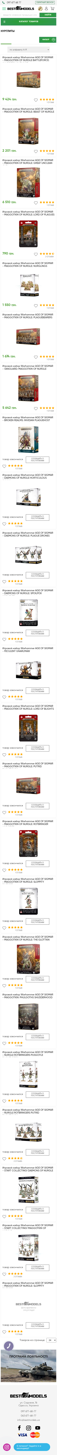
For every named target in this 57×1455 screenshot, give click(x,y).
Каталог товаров (28, 22)
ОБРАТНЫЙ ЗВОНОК (45, 2)
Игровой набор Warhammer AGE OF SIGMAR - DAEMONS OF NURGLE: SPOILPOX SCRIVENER (27, 593)
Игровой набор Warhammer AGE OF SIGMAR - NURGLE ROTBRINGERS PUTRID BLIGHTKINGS (27, 1113)
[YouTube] (37, 1428)
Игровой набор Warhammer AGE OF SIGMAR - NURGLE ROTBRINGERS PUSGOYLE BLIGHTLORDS (27, 1055)
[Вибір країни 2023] (40, 10)
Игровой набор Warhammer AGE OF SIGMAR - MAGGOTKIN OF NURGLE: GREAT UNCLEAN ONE (27, 163)
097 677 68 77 (14, 2)
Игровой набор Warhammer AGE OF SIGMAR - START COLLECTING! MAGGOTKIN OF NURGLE (27, 1228)
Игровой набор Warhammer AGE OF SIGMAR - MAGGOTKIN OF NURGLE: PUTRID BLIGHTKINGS (27, 767)
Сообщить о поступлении (37, 460)
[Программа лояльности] (28, 1381)
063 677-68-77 (28, 1416)
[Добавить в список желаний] (36, 100)
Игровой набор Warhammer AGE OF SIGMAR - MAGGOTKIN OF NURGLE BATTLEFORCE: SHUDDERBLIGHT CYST (27, 60)
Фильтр (45, 40)
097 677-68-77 (28, 1411)
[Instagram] (28, 1428)
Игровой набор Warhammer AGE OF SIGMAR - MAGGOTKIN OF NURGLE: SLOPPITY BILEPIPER (27, 882)
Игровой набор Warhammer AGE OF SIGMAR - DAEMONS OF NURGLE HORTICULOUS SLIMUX (27, 478)
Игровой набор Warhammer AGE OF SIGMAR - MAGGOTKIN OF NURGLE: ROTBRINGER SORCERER (27, 824)
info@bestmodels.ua (28, 1420)
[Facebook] (19, 1428)
